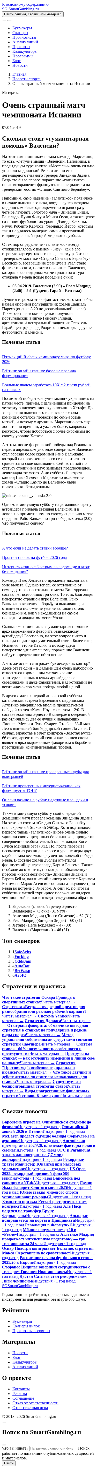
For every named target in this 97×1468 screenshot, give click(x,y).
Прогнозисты (24, 37)
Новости (20, 65)
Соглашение (23, 1398)
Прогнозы (21, 46)
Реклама (19, 1393)
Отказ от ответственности (35, 1403)
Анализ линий (25, 42)
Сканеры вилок (26, 1326)
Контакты (21, 1389)
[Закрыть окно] (4, 1422)
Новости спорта (26, 79)
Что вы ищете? (15, 1448)
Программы (22, 56)
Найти (8, 1463)
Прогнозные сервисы (31, 1330)
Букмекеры (22, 28)
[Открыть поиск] (4, 20)
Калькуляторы (25, 51)
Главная (19, 74)
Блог (16, 60)
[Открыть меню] (9, 20)
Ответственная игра (30, 1407)
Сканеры (20, 32)
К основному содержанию (25, 4)
